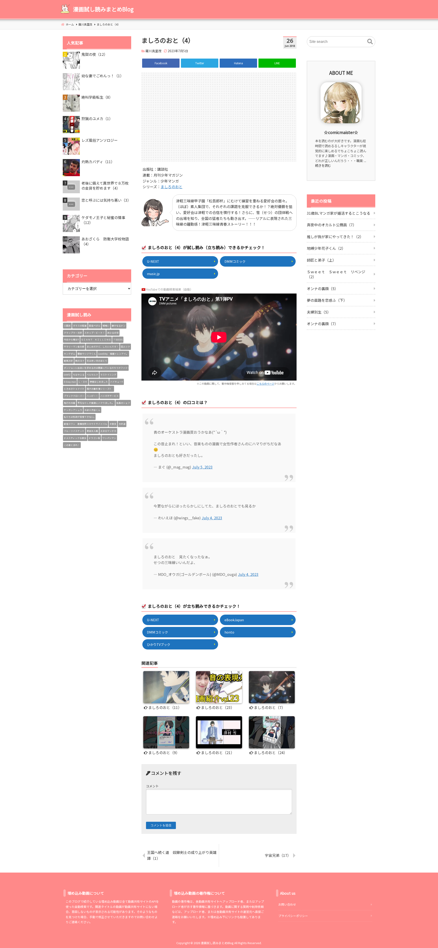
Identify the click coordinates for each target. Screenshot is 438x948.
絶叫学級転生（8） (97, 97)
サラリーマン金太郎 (74, 346)
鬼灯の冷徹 (69, 402)
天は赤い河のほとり (97, 360)
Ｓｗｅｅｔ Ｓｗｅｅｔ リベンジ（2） (336, 274)
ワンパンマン (109, 438)
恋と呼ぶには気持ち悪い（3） (106, 200)
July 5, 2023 (202, 467)
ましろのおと (171, 186)
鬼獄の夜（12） (94, 54)
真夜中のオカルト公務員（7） (331, 224)
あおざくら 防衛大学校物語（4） (105, 241)
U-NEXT (153, 261)
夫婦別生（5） (319, 312)
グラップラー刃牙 (73, 332)
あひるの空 (113, 332)
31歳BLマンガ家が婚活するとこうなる (338, 213)
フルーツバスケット (74, 431)
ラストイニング (108, 374)
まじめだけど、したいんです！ (103, 346)
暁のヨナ (79, 360)
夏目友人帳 (92, 431)
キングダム (69, 353)
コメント (152, 786)
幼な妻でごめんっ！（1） (102, 75)
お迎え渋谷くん (92, 410)
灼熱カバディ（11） (98, 161)
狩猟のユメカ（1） (97, 118)
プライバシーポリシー (293, 916)
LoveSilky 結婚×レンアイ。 (113, 353)
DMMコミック (234, 261)
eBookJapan (234, 619)
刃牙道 (122, 423)
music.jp (153, 273)
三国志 (67, 325)
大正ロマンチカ (108, 431)
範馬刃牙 (68, 360)
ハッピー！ (92, 395)
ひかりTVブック (158, 644)
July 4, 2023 (212, 517)
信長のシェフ (123, 402)
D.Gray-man (70, 381)
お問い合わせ (287, 904)
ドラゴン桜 (94, 438)
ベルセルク (92, 374)
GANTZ (67, 374)
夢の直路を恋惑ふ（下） (327, 300)
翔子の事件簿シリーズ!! (100, 388)
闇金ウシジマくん (87, 353)
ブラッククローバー (74, 395)
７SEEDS (118, 339)
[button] (370, 41)
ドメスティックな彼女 (75, 438)
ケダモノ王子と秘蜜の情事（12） (103, 220)
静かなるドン (118, 325)
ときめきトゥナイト (74, 388)
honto (229, 632)
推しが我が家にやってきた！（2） (335, 236)
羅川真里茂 (154, 51)
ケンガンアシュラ (73, 410)
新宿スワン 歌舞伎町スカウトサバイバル (85, 423)
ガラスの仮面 (80, 325)
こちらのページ (265, 383)
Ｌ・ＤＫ (82, 381)
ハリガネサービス (109, 395)
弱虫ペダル (94, 325)
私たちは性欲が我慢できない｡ (79, 416)
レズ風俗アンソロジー (99, 140)
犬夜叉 (113, 423)
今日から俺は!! (71, 339)
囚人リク (125, 346)
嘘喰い (106, 325)
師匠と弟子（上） (321, 260)
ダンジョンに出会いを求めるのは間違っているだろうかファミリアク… (96, 367)
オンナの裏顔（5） (322, 288)
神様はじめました (99, 381)
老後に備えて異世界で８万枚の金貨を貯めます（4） (105, 185)
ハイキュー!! (116, 381)
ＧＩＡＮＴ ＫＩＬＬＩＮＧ (96, 339)
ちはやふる (78, 374)
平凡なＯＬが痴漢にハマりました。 (96, 402)
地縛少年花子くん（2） (326, 248)
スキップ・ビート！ (94, 332)
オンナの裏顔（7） (322, 323)
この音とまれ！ (72, 445)
